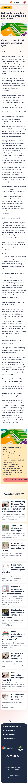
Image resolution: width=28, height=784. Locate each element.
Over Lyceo (16, 775)
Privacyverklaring (10, 779)
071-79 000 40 (14, 772)
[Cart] (24, 2)
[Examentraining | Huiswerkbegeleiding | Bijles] (14, 2)
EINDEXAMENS (6, 7)
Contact (11, 775)
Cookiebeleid (18, 779)
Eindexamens (8, 719)
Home (2, 719)
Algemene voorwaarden (13, 777)
